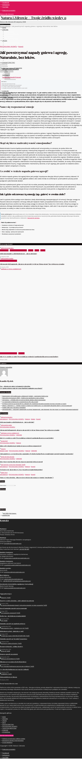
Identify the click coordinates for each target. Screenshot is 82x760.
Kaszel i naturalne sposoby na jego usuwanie (13, 608)
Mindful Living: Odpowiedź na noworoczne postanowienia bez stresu (17, 229)
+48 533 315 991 (7, 581)
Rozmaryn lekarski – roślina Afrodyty (11, 646)
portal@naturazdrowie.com (12, 543)
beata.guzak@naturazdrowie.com (14, 588)
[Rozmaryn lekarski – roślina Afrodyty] (11, 643)
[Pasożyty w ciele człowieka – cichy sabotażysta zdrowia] (5, 598)
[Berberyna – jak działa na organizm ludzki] (10, 613)
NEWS (4, 28)
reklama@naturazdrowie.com (13, 579)
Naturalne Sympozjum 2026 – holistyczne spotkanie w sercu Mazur (23, 398)
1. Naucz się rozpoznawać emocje (8, 83)
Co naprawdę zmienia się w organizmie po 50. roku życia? (20, 402)
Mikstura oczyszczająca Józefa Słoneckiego (13, 662)
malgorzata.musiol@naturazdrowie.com (17, 558)
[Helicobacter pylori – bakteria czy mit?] (14, 628)
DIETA (4, 723)
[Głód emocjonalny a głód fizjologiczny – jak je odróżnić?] (7, 248)
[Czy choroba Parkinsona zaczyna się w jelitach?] (17, 666)
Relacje (7, 74)
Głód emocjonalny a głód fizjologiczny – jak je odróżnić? (18, 254)
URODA (4, 41)
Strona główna (5, 26)
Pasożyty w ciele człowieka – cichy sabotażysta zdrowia (17, 601)
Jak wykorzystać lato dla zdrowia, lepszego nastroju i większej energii (21, 462)
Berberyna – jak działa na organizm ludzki (13, 616)
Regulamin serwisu (33, 218)
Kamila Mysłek (3, 65)
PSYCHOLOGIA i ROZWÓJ (8, 47)
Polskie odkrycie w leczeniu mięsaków (14, 407)
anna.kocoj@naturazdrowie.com (14, 572)
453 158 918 (69, 547)
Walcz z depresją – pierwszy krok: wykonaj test (12, 232)
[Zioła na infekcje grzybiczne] (6, 674)
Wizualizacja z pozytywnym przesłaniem (10, 234)
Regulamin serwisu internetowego (13, 741)
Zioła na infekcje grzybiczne (8, 677)
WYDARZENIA (6, 732)
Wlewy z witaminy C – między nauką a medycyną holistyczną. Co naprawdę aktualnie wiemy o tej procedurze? (37, 406)
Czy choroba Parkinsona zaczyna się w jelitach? (14, 669)
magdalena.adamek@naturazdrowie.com (17, 565)
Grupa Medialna (7, 742)
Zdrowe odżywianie (11, 60)
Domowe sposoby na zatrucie (9, 654)
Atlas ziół (8, 65)
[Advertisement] (41, 36)
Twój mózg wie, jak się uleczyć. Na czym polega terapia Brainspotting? (21, 470)
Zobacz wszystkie (6, 367)
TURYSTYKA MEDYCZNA (9, 728)
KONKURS (5, 91)
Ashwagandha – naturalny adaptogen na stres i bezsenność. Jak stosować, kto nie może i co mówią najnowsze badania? (40, 409)
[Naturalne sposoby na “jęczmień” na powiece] (14, 636)
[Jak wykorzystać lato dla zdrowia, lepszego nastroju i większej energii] (7, 457)
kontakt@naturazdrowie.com (21, 581)
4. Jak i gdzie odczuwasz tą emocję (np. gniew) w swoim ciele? (14, 88)
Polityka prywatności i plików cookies (13, 739)
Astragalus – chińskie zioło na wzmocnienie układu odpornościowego (24, 400)
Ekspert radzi (9, 45)
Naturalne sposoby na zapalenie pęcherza (12, 624)
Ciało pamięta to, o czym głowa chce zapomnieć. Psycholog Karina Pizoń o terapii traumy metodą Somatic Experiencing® (36, 454)
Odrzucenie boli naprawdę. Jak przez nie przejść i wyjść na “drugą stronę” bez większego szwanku (32, 264)
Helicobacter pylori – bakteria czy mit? (12, 631)
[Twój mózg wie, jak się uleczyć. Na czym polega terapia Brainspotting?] (12, 465)
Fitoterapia (8, 67)
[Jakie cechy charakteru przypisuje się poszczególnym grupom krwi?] (4, 441)
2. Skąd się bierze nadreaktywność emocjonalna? (11, 85)
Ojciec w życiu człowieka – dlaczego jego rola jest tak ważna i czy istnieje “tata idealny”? (27, 478)
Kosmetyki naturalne (12, 49)
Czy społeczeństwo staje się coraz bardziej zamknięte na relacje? (21, 388)
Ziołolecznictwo (8, 63)
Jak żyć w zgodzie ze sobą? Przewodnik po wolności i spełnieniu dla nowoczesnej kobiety (29, 357)
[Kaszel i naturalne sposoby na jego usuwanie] (23, 605)
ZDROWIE (5, 30)
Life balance (8, 71)
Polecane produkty (8, 10)
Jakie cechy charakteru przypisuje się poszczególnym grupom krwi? (20, 446)
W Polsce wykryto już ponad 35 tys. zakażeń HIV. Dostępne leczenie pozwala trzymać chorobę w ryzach (34, 404)
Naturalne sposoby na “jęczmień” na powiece (13, 639)
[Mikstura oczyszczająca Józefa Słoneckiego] (10, 659)
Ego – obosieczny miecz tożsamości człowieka (15, 386)
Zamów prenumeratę (6, 735)
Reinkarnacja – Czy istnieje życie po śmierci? (11, 227)
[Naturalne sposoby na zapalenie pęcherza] (3, 621)
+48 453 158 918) (24, 549)
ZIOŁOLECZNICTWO (8, 724)
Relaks (37, 250)
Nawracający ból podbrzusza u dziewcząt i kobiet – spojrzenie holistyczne (25, 396)
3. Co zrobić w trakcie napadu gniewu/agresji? (10, 86)
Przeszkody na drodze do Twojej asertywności (12, 225)
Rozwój (20, 47)
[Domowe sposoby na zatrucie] (5, 651)
